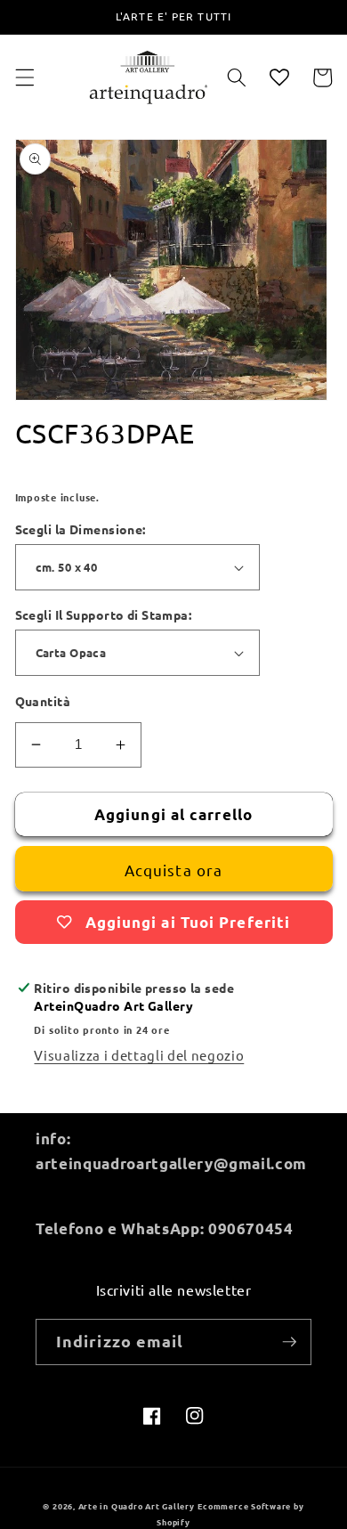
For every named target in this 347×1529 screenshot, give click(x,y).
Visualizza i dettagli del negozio (139, 1054)
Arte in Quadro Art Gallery (136, 1506)
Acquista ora (173, 869)
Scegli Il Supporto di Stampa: (103, 614)
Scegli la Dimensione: (80, 529)
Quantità (43, 701)
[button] (24, 77)
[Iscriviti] (289, 1342)
